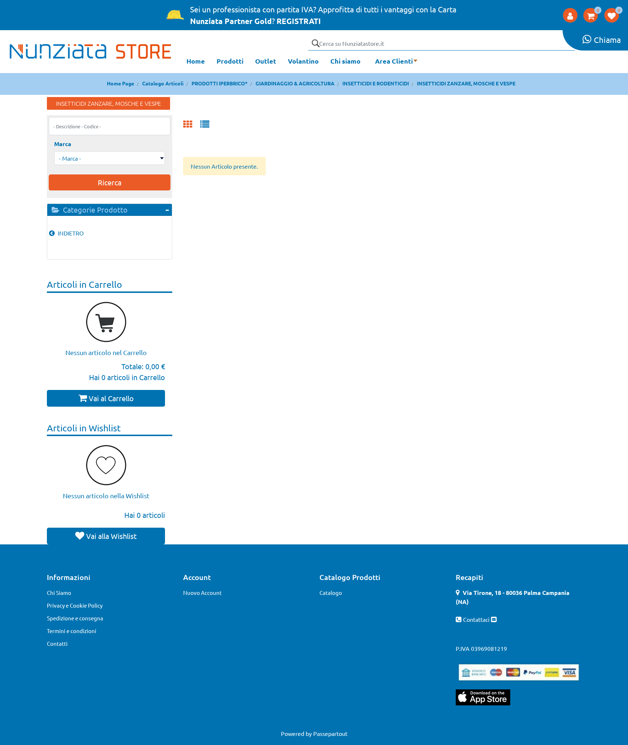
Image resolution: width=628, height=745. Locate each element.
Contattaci (477, 619)
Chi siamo (345, 61)
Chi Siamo (59, 592)
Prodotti (230, 61)
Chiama (607, 39)
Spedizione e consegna (75, 618)
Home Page (120, 83)
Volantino (303, 61)
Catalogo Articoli (163, 83)
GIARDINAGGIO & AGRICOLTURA (294, 83)
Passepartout (330, 733)
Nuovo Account (202, 592)
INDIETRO (70, 233)
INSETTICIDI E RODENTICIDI (375, 83)
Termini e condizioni (71, 630)
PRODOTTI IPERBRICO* (219, 83)
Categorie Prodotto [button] (94, 209)
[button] (315, 43)
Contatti (57, 643)
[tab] (109, 210)
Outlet (265, 61)
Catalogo (330, 592)
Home (195, 61)
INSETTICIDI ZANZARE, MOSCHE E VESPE (466, 83)
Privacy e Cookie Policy (74, 605)
